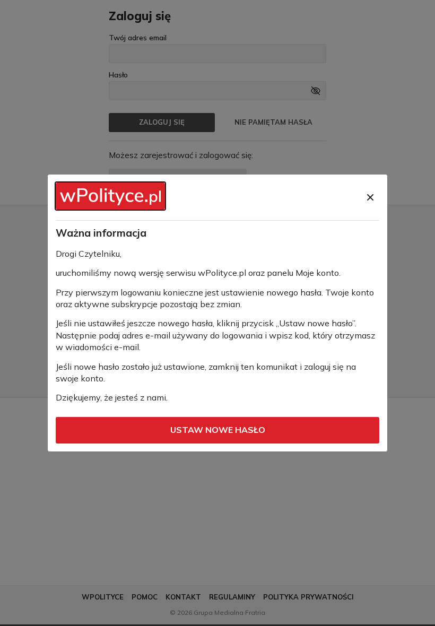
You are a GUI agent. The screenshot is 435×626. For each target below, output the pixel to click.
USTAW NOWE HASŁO (217, 429)
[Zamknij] (370, 197)
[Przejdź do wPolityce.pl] (110, 196)
